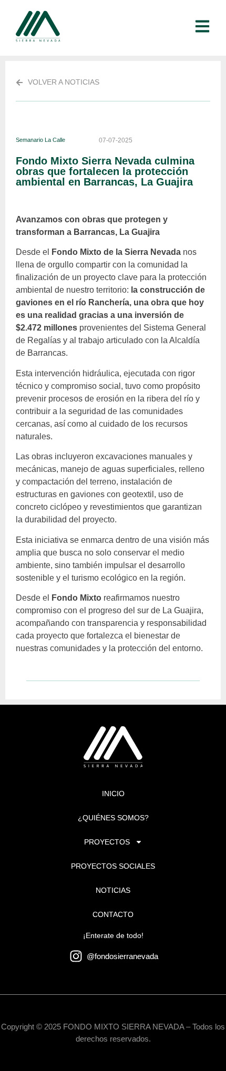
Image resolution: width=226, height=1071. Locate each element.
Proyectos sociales (113, 866)
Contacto (113, 914)
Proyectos (107, 842)
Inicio (113, 793)
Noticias (113, 890)
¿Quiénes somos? (113, 817)
